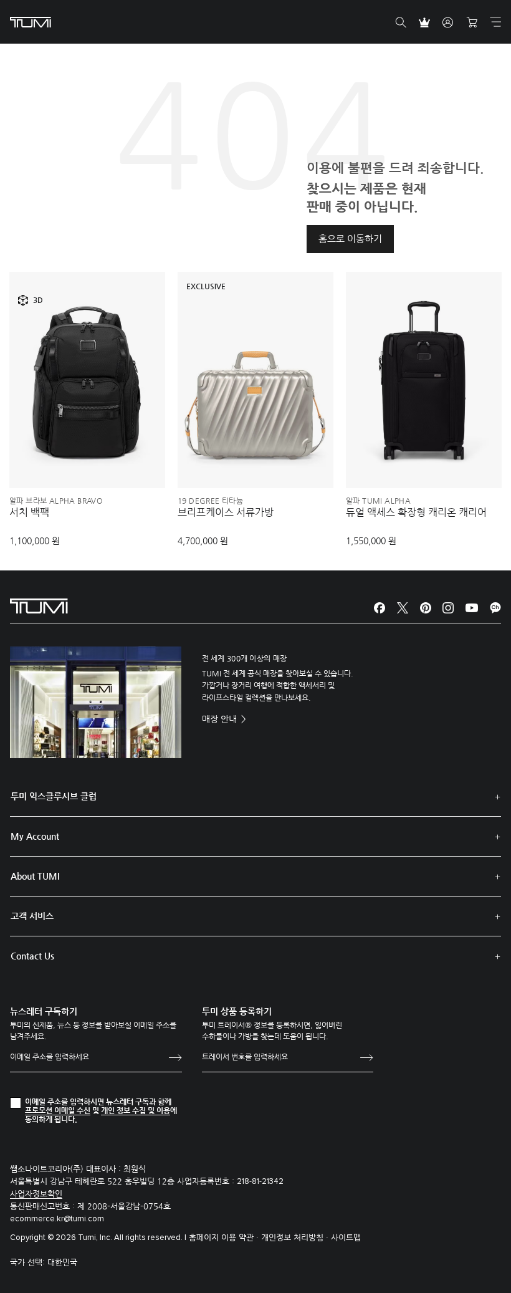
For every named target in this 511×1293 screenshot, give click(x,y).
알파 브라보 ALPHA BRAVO (55, 500)
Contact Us (32, 956)
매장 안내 (220, 719)
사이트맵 (346, 1237)
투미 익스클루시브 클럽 (54, 796)
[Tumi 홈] (30, 21)
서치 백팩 (29, 512)
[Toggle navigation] (495, 21)
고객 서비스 (32, 916)
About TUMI (35, 876)
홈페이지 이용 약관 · (225, 1237)
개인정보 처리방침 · (296, 1237)
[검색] (400, 22)
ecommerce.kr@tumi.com (57, 1219)
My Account (35, 836)
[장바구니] (471, 22)
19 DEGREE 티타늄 (210, 500)
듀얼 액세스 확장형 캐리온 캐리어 (416, 512)
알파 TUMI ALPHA (378, 500)
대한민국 (62, 1262)
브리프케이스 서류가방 (226, 512)
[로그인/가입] (448, 22)
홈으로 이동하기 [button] (350, 238)
